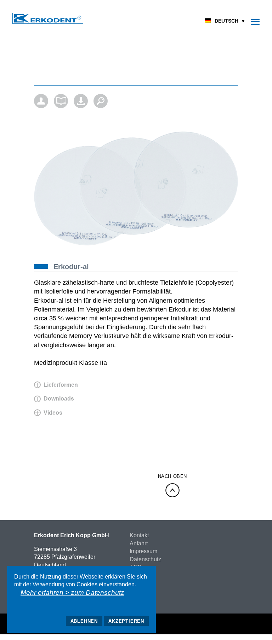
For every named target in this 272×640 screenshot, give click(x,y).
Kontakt (139, 535)
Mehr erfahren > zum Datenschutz (72, 592)
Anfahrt (139, 543)
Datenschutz (145, 559)
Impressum (143, 551)
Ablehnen (84, 621)
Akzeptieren (126, 621)
